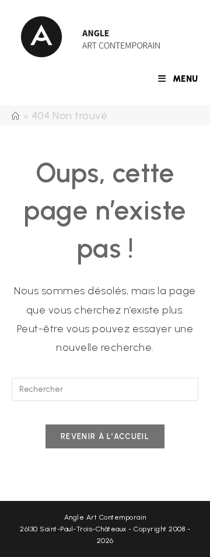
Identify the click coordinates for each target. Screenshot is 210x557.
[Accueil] (16, 116)
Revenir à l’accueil (105, 436)
